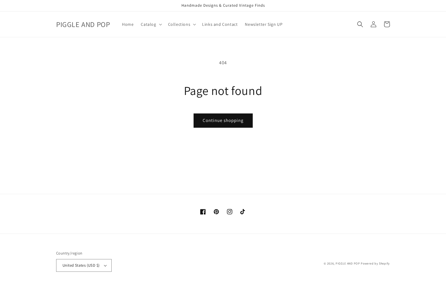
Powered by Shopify (375, 263)
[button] (150, 24)
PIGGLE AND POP (348, 263)
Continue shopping (223, 120)
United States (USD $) (81, 265)
